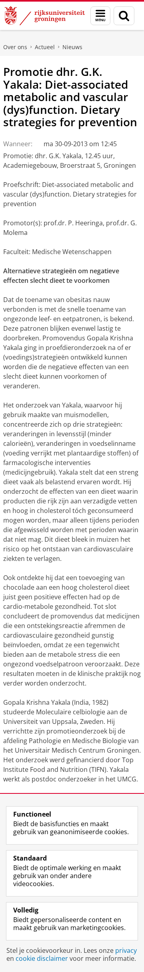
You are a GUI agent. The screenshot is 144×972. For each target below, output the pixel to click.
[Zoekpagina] (124, 16)
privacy (126, 950)
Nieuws (72, 47)
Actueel (45, 47)
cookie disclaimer (42, 958)
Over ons (15, 47)
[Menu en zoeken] (100, 16)
